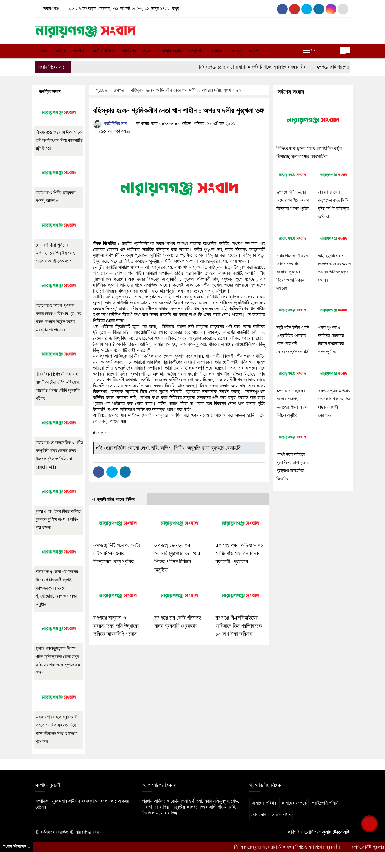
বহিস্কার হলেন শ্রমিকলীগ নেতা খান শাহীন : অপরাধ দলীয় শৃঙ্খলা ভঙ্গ (186, 90)
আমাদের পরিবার (263, 803)
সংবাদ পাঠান (281, 815)
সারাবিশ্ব (129, 51)
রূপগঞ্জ (119, 90)
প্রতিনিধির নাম (114, 123)
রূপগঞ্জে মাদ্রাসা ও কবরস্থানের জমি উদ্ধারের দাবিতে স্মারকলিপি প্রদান (116, 625)
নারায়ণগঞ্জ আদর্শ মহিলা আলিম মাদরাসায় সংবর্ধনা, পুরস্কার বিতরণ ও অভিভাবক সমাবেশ (292, 272)
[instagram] (306, 9)
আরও (253, 51)
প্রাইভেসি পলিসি (325, 803)
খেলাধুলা (235, 51)
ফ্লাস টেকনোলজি (336, 832)
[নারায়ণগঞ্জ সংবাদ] (85, 29)
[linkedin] (318, 9)
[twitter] (294, 9)
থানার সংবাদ (171, 51)
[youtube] (331, 9)
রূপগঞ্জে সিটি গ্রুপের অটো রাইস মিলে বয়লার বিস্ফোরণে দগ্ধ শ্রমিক (116, 553)
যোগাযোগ (258, 815)
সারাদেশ (149, 51)
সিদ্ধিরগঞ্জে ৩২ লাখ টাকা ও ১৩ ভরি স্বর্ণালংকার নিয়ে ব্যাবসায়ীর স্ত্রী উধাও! (59, 140)
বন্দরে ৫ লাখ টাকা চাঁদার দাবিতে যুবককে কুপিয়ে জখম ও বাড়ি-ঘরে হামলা (58, 519)
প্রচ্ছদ (43, 51)
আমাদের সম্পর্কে (294, 803)
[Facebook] (98, 472)
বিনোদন (216, 51)
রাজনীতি (79, 51)
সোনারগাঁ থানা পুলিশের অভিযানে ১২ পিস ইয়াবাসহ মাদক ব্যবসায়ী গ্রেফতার (55, 253)
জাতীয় (61, 51)
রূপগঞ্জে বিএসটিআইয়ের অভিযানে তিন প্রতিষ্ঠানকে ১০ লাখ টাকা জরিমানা (239, 625)
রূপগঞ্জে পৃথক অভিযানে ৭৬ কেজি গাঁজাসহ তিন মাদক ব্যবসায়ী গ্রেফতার (240, 553)
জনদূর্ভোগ (195, 51)
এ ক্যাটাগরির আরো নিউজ (113, 499)
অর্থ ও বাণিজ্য (103, 51)
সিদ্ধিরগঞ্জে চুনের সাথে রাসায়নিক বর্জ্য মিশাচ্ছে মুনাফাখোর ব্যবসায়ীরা (235, 67)
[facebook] (282, 9)
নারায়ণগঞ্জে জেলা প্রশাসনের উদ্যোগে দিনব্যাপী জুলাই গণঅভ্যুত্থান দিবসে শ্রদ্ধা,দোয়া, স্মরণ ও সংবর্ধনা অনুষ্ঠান (57, 588)
